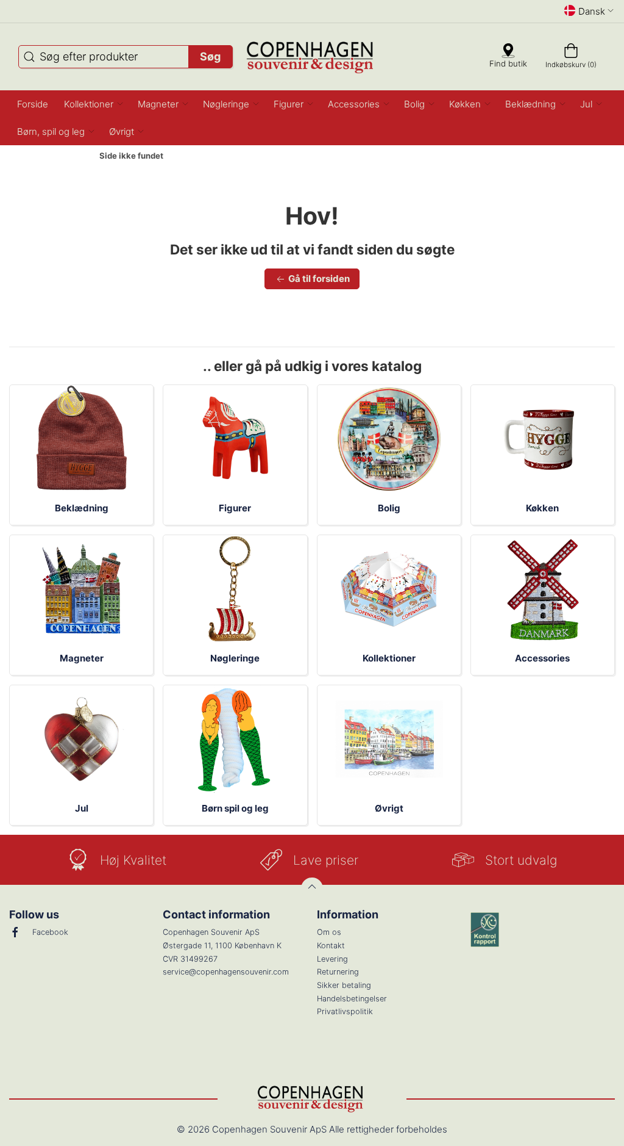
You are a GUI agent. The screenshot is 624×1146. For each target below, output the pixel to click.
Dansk (591, 11)
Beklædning (81, 508)
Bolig (389, 508)
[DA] (312, 56)
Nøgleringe (235, 658)
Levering (332, 959)
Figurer (235, 508)
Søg (210, 56)
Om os (329, 932)
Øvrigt (389, 808)
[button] (93, 104)
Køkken (542, 508)
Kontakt (331, 945)
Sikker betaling (344, 985)
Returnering (338, 971)
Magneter (82, 658)
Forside (68, 156)
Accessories (542, 658)
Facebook (50, 932)
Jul (81, 808)
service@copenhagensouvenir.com (226, 971)
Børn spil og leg (235, 808)
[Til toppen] (312, 888)
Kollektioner (389, 658)
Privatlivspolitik (345, 1011)
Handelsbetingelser (352, 998)
